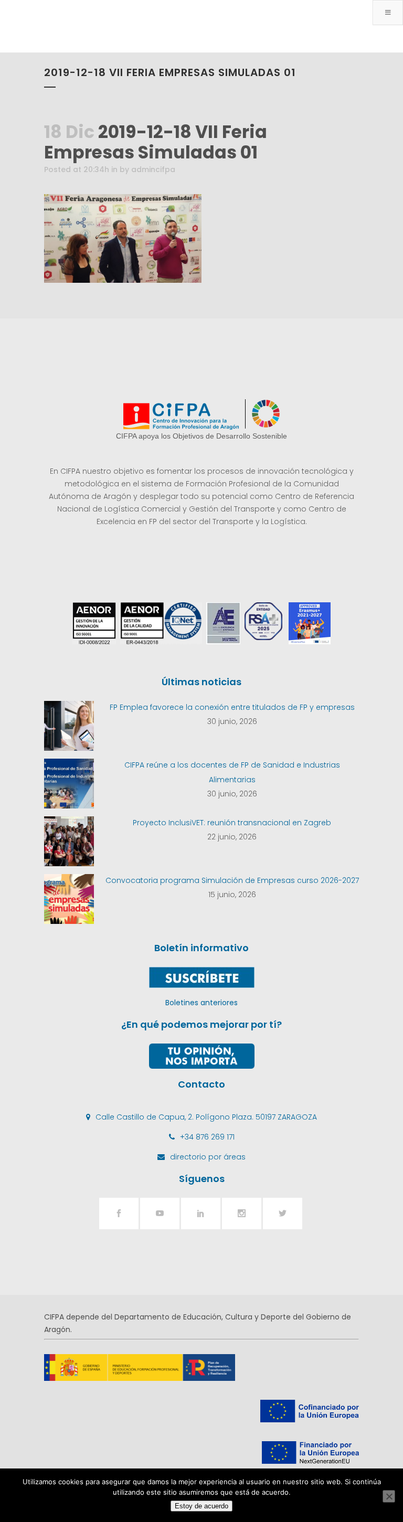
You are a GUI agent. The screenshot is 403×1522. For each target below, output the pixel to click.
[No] (389, 1496)
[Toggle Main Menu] (388, 12)
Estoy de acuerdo (201, 1506)
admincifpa (153, 169)
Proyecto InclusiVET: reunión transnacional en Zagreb (232, 822)
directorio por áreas (208, 1157)
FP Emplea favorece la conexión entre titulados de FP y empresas (232, 707)
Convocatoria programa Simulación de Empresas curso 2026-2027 (232, 880)
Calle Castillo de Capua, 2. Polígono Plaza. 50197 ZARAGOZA (206, 1117)
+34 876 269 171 (207, 1137)
